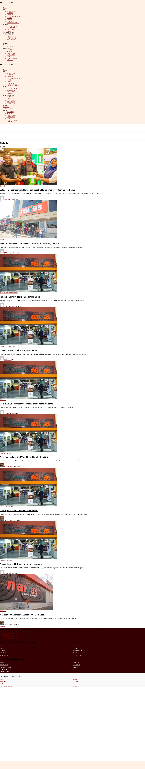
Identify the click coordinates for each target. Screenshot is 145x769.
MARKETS (75, 667)
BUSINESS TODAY (9, 306)
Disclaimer (3, 683)
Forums (75, 683)
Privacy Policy (3, 681)
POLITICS (2, 648)
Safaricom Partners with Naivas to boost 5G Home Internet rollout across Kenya (37, 190)
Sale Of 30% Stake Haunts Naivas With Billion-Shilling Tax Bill (29, 243)
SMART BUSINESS (5, 671)
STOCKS (75, 669)
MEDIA (2, 646)
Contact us (76, 686)
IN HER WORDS (4, 655)
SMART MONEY (4, 665)
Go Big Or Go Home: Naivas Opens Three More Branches (26, 403)
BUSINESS (2, 662)
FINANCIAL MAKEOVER (6, 667)
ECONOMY (76, 662)
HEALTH (75, 653)
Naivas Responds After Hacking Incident (19, 350)
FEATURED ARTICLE (78, 650)
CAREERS (2, 650)
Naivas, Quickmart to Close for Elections (19, 510)
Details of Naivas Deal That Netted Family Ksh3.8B (24, 457)
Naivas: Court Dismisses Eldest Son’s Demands (22, 614)
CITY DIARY (3, 653)
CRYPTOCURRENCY (5, 669)
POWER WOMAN (77, 655)
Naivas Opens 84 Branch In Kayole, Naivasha (21, 564)
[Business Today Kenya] (7, 66)
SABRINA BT (8, 199)
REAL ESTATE (76, 665)
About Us (2, 679)
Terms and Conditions (6, 686)
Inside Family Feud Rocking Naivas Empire (20, 296)
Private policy (76, 681)
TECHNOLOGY (77, 648)
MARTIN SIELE (8, 467)
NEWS (74, 646)
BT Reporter (7, 253)
